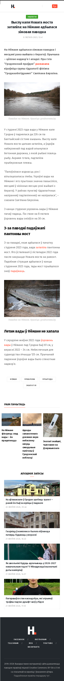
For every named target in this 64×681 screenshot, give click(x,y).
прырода (48, 379)
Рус (55, 6)
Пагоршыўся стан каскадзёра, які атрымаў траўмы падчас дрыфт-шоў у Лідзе (29, 600)
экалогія (31, 385)
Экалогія (32, 17)
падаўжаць (17, 271)
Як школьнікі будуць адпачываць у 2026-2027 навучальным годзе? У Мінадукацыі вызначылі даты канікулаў (31, 567)
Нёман (13, 379)
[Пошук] (45, 6)
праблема (29, 379)
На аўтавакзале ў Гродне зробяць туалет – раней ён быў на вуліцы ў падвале (29, 501)
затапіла (41, 247)
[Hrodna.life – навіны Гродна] (13, 6)
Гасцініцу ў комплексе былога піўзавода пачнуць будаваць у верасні (28, 533)
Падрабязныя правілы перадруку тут (32, 675)
